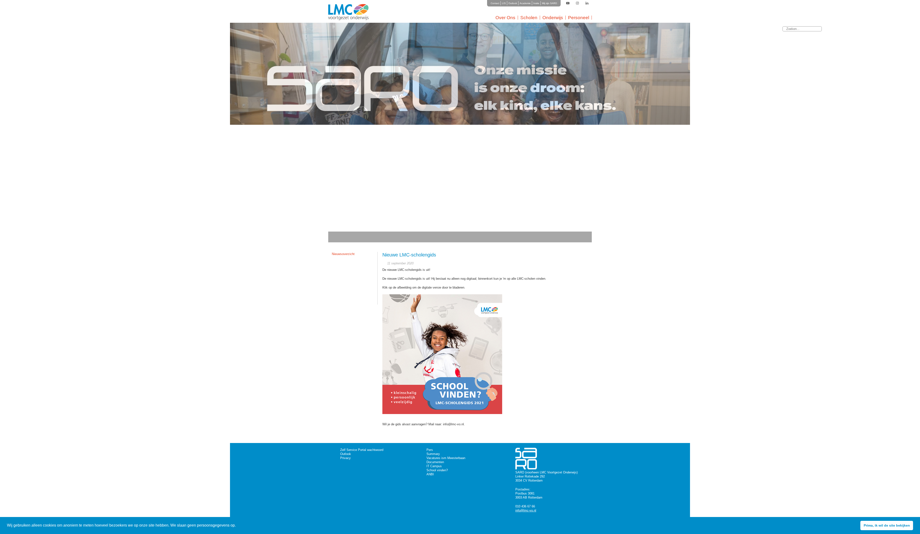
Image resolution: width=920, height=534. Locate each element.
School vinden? (437, 470)
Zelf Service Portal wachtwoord (361, 450)
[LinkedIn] (587, 3)
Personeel (578, 18)
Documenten (435, 462)
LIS (504, 3)
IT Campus (434, 466)
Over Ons (505, 18)
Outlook (512, 3)
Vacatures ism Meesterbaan (445, 458)
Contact (495, 3)
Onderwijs (552, 18)
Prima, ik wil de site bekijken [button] (887, 525)
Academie (525, 3)
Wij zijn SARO (549, 3)
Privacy (345, 458)
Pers (429, 450)
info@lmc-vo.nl (525, 510)
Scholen (528, 18)
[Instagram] (577, 3)
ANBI (430, 474)
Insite (536, 3)
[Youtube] (568, 3)
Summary (433, 454)
